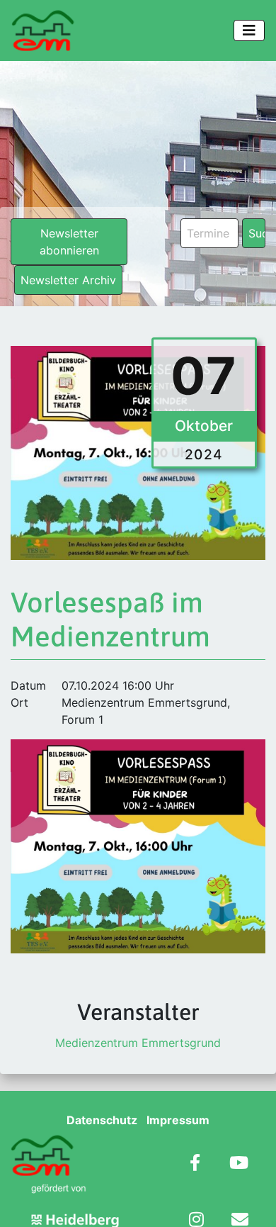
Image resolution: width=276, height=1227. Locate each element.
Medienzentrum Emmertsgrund (138, 1043)
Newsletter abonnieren (69, 241)
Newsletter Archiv (68, 280)
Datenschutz (102, 1120)
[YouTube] (239, 1164)
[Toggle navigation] (249, 30)
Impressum (177, 1120)
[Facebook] (195, 1164)
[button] (25, 1201)
